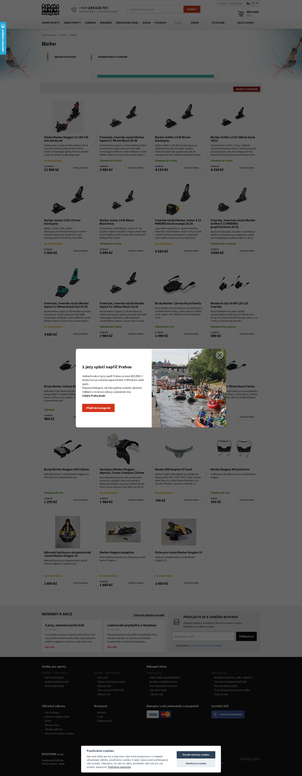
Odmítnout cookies (196, 763)
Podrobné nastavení (119, 767)
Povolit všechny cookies (196, 754)
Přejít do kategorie (98, 408)
